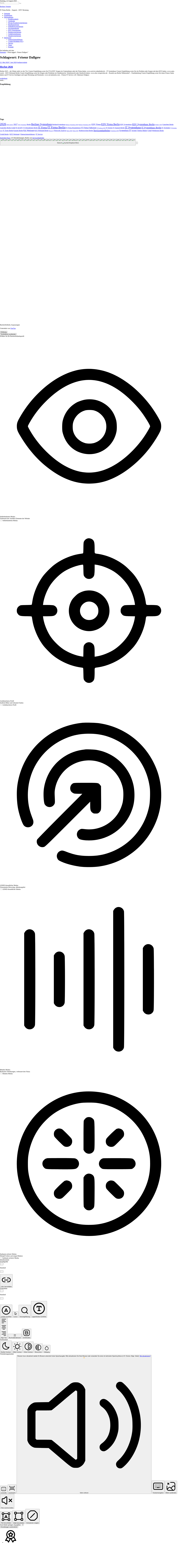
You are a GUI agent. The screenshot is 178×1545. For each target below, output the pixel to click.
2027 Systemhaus (22, 124)
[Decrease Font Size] (1, 1271)
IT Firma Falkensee (88, 128)
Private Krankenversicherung (17, 23)
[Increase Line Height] (1, 1290)
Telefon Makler (142, 130)
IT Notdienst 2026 (101, 128)
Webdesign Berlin (158, 130)
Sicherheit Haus (5, 138)
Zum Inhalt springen (7, 1525)
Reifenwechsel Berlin (86, 130)
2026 (3, 124)
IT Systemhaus (133, 127)
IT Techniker (166, 128)
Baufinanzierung (13, 25)
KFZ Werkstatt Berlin (41, 130)
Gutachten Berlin (167, 124)
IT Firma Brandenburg (73, 128)
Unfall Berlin (4, 134)
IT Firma (42, 127)
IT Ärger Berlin (8, 130)
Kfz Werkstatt (28, 130)
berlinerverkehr (22, 62)
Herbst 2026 (6, 66)
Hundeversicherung (14, 36)
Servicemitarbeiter (101, 130)
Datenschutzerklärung (15, 39)
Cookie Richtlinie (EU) (15, 41)
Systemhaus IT (125, 130)
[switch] (9, 520)
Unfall (150, 130)
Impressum (7, 38)
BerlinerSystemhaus (58, 124)
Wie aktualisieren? (145, 1356)
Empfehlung (8, 15)
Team (10, 45)
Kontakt (10, 47)
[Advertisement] (62, 101)
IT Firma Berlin (56, 127)
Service (10, 43)
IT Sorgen (109, 128)
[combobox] (68, 142)
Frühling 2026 (158, 124)
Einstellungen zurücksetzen (9, 1527)
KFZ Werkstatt (14, 134)
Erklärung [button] (3, 332)
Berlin (29, 124)
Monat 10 (51, 130)
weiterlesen (3, 78)
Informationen (8, 17)
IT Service (39, 134)
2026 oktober (10, 124)
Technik (134, 130)
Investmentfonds (13, 28)
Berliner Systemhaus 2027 (85, 124)
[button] (137, 143)
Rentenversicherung (14, 32)
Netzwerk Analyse (60, 130)
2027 (15, 124)
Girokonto (11, 21)
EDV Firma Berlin (110, 124)
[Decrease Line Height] (1, 1298)
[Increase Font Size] (1, 1264)
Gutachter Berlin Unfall (7, 128)
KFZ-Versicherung (14, 30)
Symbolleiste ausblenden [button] (8, 334)
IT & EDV (19, 128)
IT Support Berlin (119, 128)
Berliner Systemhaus (41, 124)
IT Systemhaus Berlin (151, 127)
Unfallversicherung (14, 34)
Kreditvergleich (13, 19)
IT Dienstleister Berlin (30, 128)
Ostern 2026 (69, 130)
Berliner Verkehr (5, 6)
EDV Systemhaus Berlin (143, 124)
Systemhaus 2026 (115, 130)
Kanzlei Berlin (18, 130)
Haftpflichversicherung (15, 26)
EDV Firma (96, 124)
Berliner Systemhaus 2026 (72, 124)
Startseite (7, 13)
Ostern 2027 (76, 130)
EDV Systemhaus (126, 124)
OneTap (13, 328)
